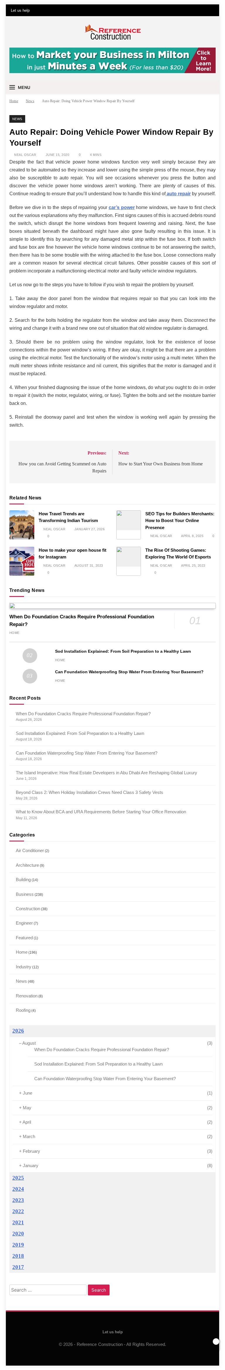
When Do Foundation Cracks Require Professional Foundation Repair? (83, 713)
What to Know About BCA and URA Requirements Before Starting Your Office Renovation (101, 811)
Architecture (27, 865)
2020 (18, 1234)
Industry (23, 966)
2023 (18, 1200)
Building (23, 879)
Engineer (24, 922)
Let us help (20, 10)
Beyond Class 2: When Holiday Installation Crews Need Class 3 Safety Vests (89, 792)
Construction (28, 908)
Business (25, 894)
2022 (18, 1211)
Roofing (23, 1010)
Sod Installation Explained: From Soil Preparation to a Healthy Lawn (123, 651)
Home (14, 632)
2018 (18, 1256)
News (17, 119)
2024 (18, 1189)
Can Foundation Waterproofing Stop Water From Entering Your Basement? (129, 671)
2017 (18, 1267)
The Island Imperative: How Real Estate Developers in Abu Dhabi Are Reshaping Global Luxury (106, 772)
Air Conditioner (30, 850)
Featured (24, 937)
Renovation (27, 995)
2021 (18, 1222)
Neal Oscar (25, 154)
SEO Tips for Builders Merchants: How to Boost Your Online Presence (179, 520)
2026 (18, 1031)
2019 (18, 1245)
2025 (18, 1178)
